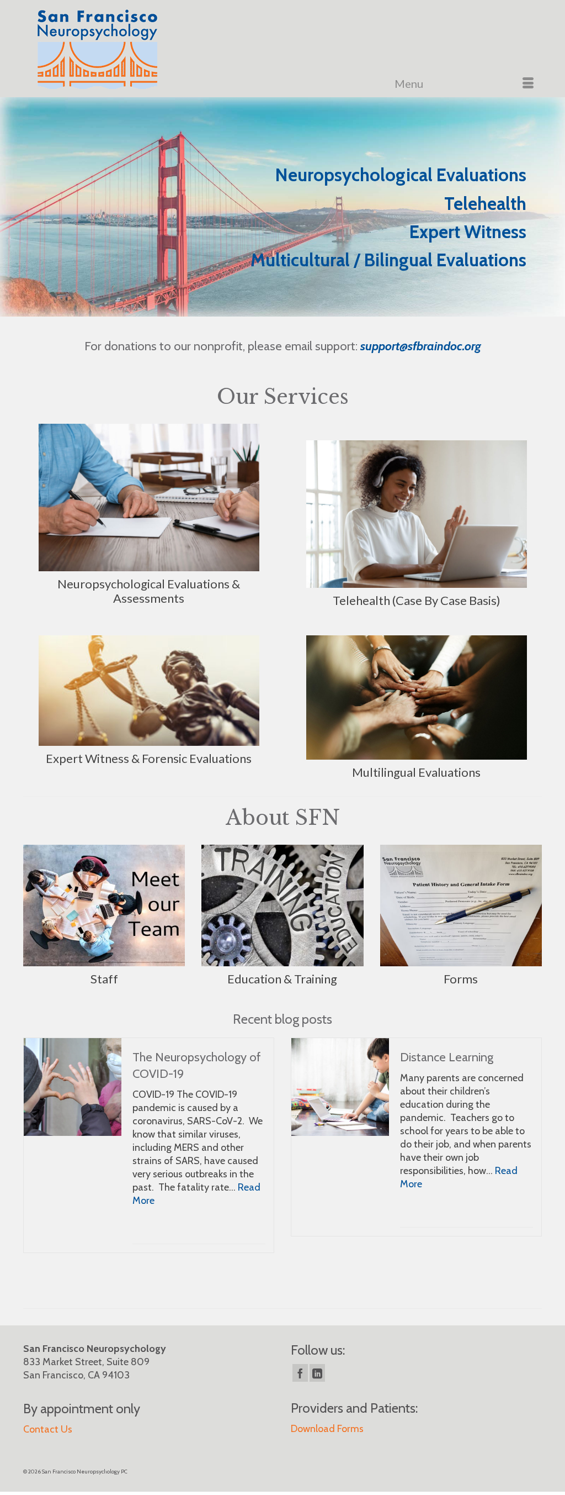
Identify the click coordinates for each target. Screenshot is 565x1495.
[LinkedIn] (317, 1373)
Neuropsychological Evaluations (400, 175)
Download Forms (327, 1429)
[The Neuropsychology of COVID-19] (72, 1087)
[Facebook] (300, 1373)
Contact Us (47, 1429)
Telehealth (485, 203)
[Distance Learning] (340, 1087)
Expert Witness (467, 232)
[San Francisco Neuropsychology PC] (110, 51)
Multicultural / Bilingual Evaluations (388, 260)
